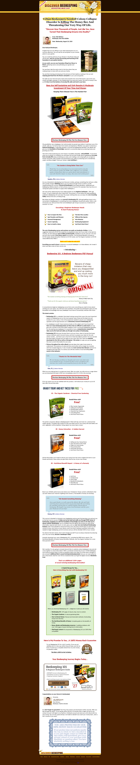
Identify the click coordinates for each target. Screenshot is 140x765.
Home (42, 756)
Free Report (62, 756)
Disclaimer (83, 756)
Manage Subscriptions (55, 756)
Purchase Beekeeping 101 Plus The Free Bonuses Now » (70, 140)
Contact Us (78, 756)
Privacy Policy (88, 756)
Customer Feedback (95, 756)
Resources (45, 756)
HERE (78, 762)
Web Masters (72, 756)
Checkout (67, 756)
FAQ (49, 756)
